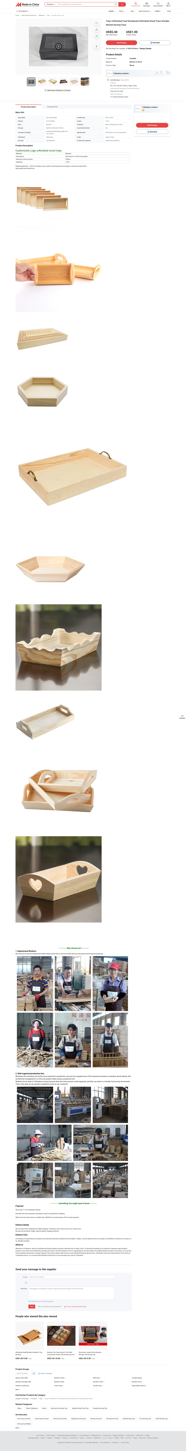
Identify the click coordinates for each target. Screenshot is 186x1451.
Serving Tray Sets (96, 1419)
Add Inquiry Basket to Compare (59, 90)
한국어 (110, 1438)
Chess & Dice (58, 1386)
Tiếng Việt (142, 1438)
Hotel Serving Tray (162, 1419)
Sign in (168, 6)
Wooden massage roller (23, 1382)
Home (17, 15)
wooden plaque (137, 1378)
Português (57, 1438)
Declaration (115, 1442)
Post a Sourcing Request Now (75, 1306)
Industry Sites (107, 1435)
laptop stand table (22, 1378)
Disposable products (138, 1386)
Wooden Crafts (98, 1382)
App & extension (144, 11)
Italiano (82, 1438)
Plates (19, 1408)
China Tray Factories (60, 1419)
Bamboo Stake (59, 1382)
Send (31, 1306)
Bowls (44, 1408)
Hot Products (40, 1435)
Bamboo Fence (137, 1382)
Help (132, 11)
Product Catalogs (46, 1373)
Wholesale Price (96, 1435)
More (17, 1428)
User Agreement (105, 1442)
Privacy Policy (125, 1442)
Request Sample (145, 48)
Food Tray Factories (23, 1419)
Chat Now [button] (156, 43)
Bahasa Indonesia (152, 1438)
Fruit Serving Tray (145, 1419)
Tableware (41, 15)
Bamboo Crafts (59, 1378)
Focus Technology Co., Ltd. (79, 1442)
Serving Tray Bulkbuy (24, 1424)
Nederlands (97, 1438)
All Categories (23, 11)
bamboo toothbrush (22, 1386)
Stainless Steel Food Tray (80, 1408)
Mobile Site (139, 1435)
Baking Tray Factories (78, 1419)
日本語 (117, 1438)
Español (49, 1438)
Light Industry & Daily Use (28, 15)
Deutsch (89, 1438)
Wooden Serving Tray (58, 15)
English (43, 1438)
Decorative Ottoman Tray (59, 1408)
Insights (147, 1435)
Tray (48, 15)
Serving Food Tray (112, 1419)
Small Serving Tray (129, 1419)
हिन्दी (122, 1438)
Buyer (121, 11)
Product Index (130, 1435)
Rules (169, 11)
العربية (104, 1438)
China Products (50, 1435)
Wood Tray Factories (42, 1419)
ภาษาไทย (128, 1438)
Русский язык (74, 1438)
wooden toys (97, 1386)
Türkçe (135, 1438)
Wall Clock (96, 1378)
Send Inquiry (121, 43)
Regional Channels (118, 1435)
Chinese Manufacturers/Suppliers (67, 1435)
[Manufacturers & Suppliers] (27, 4)
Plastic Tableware (32, 1408)
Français (64, 1438)
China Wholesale (84, 1435)
